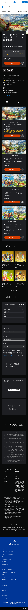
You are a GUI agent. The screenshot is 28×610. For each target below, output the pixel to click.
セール (14, 11)
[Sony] (24, 609)
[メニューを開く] (1, 2)
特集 (9, 11)
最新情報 (4, 11)
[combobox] (14, 332)
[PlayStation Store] (7, 7)
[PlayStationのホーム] (14, 2)
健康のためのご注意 (8, 517)
